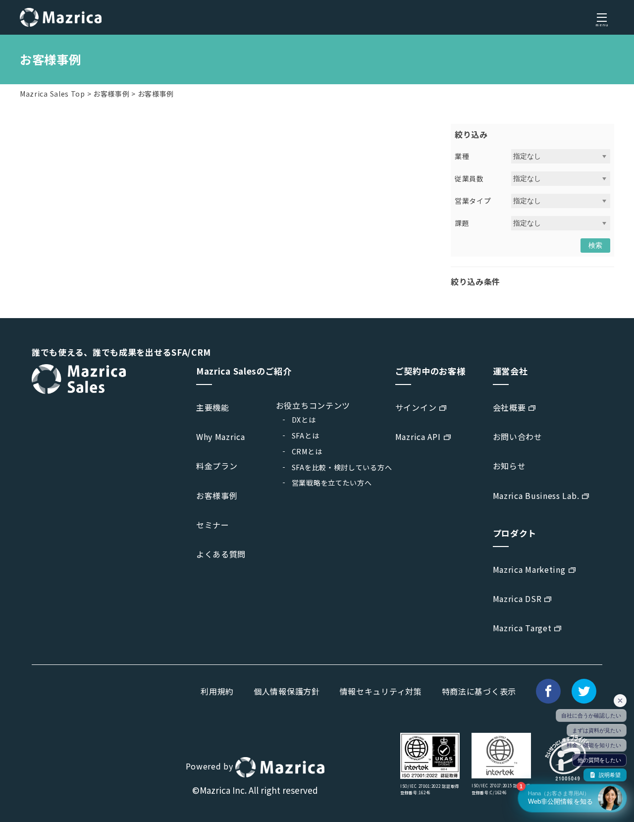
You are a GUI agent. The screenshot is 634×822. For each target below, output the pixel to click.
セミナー (212, 525)
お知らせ (509, 466)
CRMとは (307, 451)
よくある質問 (221, 554)
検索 (595, 245)
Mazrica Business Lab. (536, 495)
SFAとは (305, 435)
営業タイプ (473, 201)
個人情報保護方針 (287, 691)
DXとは (304, 420)
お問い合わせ (517, 436)
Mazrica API (418, 436)
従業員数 (469, 178)
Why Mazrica (220, 436)
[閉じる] (620, 700)
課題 (462, 223)
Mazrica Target (522, 628)
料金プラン (217, 466)
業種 (462, 156)
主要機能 (212, 407)
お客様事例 (111, 94)
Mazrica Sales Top (52, 94)
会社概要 (509, 407)
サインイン (416, 407)
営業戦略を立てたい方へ (332, 483)
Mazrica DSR (517, 598)
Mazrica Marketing (529, 569)
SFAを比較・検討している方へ (342, 467)
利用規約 (217, 691)
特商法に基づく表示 (479, 691)
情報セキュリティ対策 (381, 691)
